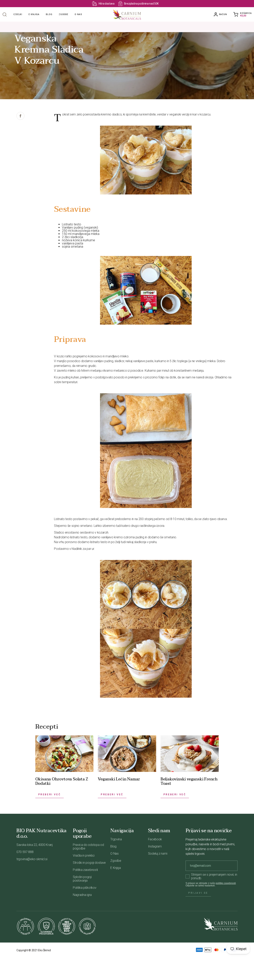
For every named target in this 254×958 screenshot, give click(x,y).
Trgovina (116, 839)
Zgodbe (63, 14)
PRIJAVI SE (198, 893)
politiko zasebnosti (226, 883)
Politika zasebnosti (85, 870)
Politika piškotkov (84, 888)
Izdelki (17, 14)
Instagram (155, 846)
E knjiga (34, 14)
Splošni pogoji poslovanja (82, 878)
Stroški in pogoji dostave (89, 863)
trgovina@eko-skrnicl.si (31, 859)
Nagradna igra (82, 895)
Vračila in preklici (83, 855)
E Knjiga (115, 868)
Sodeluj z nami (157, 853)
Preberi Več (49, 794)
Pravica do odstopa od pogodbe (88, 846)
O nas (78, 14)
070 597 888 (24, 852)
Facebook (155, 839)
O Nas (114, 853)
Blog (49, 14)
